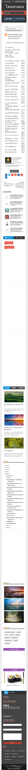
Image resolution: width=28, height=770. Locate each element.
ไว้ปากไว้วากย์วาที (10, 515)
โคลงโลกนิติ (11, 691)
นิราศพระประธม (21, 750)
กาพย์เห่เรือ (18, 632)
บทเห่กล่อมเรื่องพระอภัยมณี (10, 28)
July (8, 525)
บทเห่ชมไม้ (16, 640)
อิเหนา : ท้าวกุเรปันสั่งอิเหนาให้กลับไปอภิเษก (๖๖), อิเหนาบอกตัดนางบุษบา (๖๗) (14, 595)
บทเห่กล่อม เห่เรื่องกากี (10, 513)
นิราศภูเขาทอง (8, 753)
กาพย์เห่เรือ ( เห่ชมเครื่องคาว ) (13, 685)
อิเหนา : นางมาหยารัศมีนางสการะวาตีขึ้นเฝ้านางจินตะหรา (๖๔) (14, 619)
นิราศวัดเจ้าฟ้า (15, 753)
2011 (7, 471)
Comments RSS (16, 768)
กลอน (14, 165)
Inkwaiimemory (18, 766)
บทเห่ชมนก (12, 634)
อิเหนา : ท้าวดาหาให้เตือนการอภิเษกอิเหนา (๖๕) (14, 607)
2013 (7, 467)
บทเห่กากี (6, 634)
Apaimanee (10, 165)
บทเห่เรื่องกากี (7, 643)
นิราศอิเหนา (13, 756)
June (8, 527)
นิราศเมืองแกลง (8, 759)
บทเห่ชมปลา (17, 634)
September (9, 475)
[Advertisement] (10, 309)
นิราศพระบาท (14, 750)
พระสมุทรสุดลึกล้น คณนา (11, 523)
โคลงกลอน (14, 7)
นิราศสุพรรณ (7, 756)
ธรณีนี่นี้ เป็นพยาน (10, 521)
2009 (7, 473)
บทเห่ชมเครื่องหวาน (8, 640)
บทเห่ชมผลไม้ (7, 637)
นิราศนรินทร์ (7, 750)
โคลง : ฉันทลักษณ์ (8, 450)
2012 (7, 469)
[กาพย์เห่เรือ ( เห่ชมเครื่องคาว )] (14, 683)
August (8, 477)
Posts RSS (10, 768)
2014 (7, 465)
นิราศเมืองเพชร (21, 756)
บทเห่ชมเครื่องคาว (14, 637)
